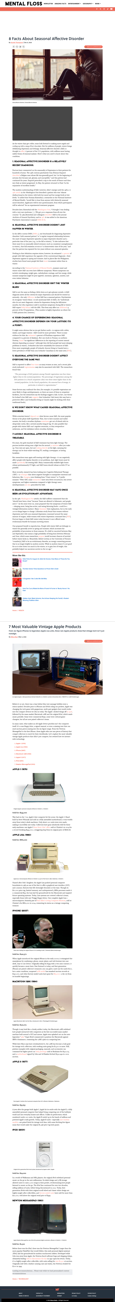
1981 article (16, 192)
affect (23, 151)
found (21, 340)
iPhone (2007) (20, 750)
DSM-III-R (41, 220)
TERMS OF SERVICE (24, 1296)
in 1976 (69, 711)
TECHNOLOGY (24, 1279)
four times (35, 364)
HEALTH (21, 610)
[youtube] (111, 9)
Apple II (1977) (21, 757)
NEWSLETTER (48, 4)
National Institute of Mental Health (38, 268)
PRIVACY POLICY (76, 1293)
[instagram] (104, 9)
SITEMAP (59, 1296)
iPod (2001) (19, 761)
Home (14, 610)
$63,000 (57, 974)
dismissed (43, 509)
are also (28, 485)
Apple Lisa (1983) (22, 747)
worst (46, 261)
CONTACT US (39, 1293)
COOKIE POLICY (92, 1293)
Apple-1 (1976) (21, 743)
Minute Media (53, 1300)
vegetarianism (30, 367)
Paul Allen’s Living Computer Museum (51, 900)
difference (31, 297)
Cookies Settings (92, 1296)
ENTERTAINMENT (74, 4)
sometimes (45, 421)
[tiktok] (107, 9)
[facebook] (96, 9)
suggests (35, 397)
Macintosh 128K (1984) (23, 754)
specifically (21, 462)
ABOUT (20, 1293)
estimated (32, 335)
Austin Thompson (17, 42)
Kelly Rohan (25, 307)
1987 (43, 217)
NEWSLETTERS (61, 1293)
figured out (35, 416)
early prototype (41, 1051)
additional (63, 307)
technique (24, 474)
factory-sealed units (47, 1193)
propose (41, 536)
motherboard (22, 1054)
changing (27, 477)
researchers (37, 479)
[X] (100, 9)
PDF (69, 350)
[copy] (23, 46)
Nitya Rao (14, 637)
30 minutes (54, 445)
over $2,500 (59, 1261)
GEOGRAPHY (87, 4)
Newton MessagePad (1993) (25, 764)
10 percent (66, 253)
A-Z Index (74, 1296)
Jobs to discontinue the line (36, 1258)
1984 (22, 1037)
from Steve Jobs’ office (42, 827)
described (16, 175)
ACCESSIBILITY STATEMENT (43, 1296)
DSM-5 (35, 233)
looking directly (42, 448)
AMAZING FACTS (60, 4)
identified (48, 214)
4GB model (41, 971)
